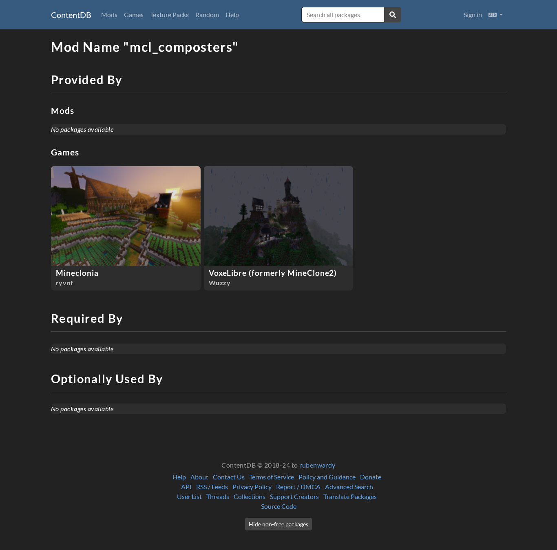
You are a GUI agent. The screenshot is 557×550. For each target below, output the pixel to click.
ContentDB (71, 15)
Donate (370, 477)
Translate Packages (350, 496)
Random (207, 14)
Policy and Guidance (327, 477)
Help (232, 14)
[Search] (392, 14)
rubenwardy (317, 465)
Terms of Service (271, 477)
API (186, 486)
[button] (495, 15)
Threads (217, 496)
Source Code (278, 506)
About (199, 477)
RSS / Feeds (212, 486)
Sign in (473, 14)
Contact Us (229, 477)
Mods (109, 14)
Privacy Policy (252, 486)
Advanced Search (349, 486)
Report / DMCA (298, 486)
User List (189, 496)
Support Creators (294, 496)
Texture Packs (169, 14)
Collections (249, 496)
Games (134, 14)
